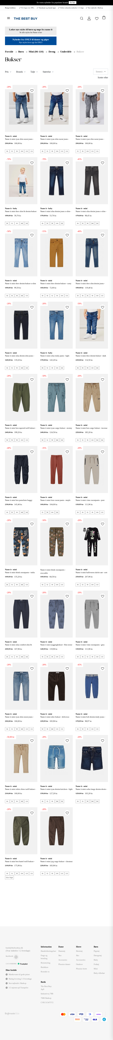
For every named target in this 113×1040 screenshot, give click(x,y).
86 (7, 151)
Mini (96, 969)
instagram (16, 956)
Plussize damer (64, 964)
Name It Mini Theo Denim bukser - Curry (55, 283)
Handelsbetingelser (48, 951)
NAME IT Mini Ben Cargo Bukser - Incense (91, 428)
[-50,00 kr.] (21, 758)
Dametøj (61, 951)
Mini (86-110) (36, 51)
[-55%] (56, 252)
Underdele (66, 51)
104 (22, 151)
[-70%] (21, 180)
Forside (9, 51)
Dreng (52, 51)
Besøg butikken (10, 8)
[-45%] (92, 180)
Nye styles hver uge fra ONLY (31, 42)
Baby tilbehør (99, 973)
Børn (21, 51)
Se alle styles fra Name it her (31, 32)
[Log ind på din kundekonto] (89, 18)
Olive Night (9, 877)
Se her (72, 2)
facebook (9, 956)
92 (12, 151)
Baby (96, 960)
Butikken (44, 967)
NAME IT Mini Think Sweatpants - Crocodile (52, 571)
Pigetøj (96, 951)
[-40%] (92, 252)
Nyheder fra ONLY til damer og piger (31, 39)
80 (42, 295)
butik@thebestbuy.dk (14, 948)
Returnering (45, 963)
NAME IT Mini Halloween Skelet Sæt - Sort (91, 572)
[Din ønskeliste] (96, 18)
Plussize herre (81, 969)
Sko (60, 955)
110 (27, 151)
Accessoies (62, 960)
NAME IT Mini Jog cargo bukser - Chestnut (56, 861)
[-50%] (21, 252)
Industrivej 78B (47, 994)
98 (17, 151)
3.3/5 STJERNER (11, 963)
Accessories (80, 960)
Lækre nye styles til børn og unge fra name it (30, 29)
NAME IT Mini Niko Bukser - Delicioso (54, 717)
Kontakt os (45, 972)
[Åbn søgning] (82, 18)
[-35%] (56, 469)
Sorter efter (103, 77)
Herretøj (79, 951)
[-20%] (21, 108)
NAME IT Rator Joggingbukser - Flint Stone (56, 645)
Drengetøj (98, 955)
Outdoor (79, 964)
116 (31, 151)
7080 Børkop (46, 998)
